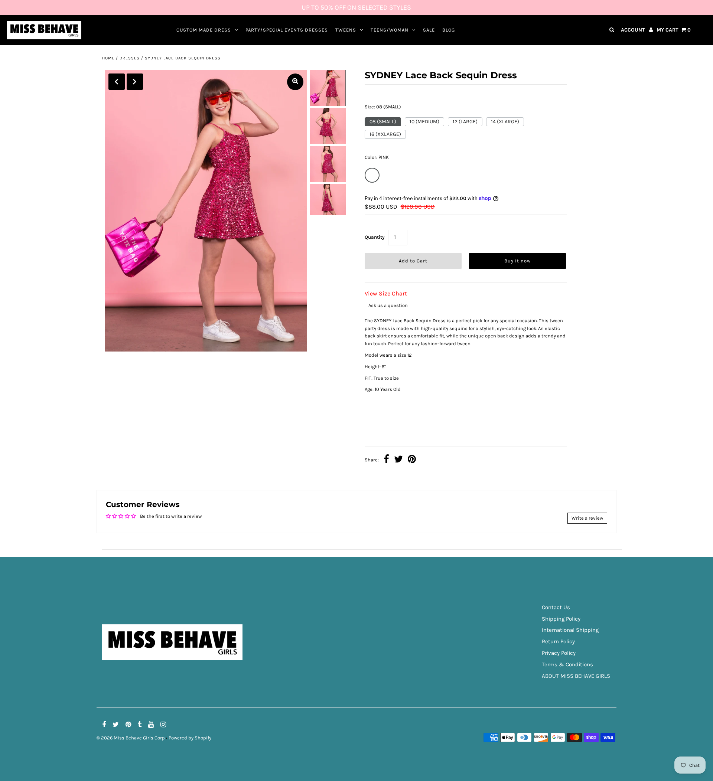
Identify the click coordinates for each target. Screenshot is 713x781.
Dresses (130, 58)
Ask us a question (388, 305)
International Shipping (570, 630)
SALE (429, 30)
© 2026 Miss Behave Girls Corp (131, 738)
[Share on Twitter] (398, 460)
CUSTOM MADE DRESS (203, 30)
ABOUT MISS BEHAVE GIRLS (576, 676)
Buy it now (517, 261)
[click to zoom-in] (295, 81)
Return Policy (558, 641)
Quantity (375, 237)
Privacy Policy (559, 653)
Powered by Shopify (190, 738)
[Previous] (116, 81)
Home (108, 58)
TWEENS (345, 30)
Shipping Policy (561, 618)
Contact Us (556, 607)
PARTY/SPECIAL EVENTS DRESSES (286, 30)
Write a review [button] (587, 518)
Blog (448, 30)
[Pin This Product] (412, 460)
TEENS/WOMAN (389, 30)
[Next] (135, 81)
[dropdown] (466, 424)
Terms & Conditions (567, 664)
